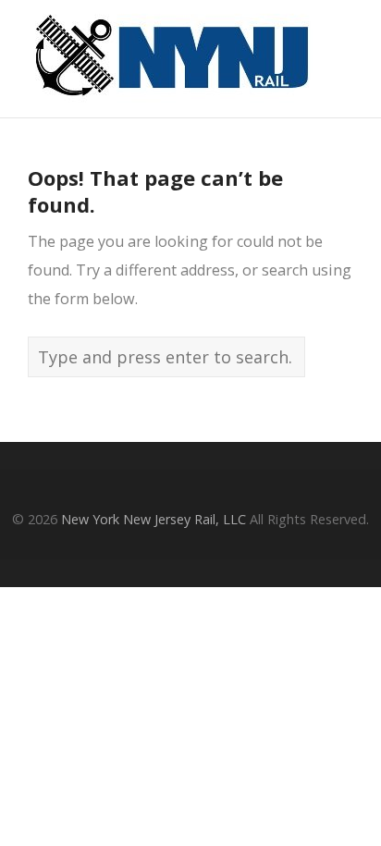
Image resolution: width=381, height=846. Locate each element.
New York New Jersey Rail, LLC (153, 519)
